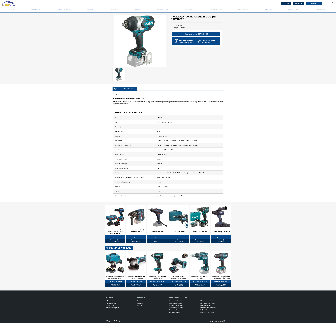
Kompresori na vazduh (176, 310)
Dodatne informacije (128, 89)
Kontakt (140, 305)
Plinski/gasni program (207, 303)
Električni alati (35, 10)
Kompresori (114, 10)
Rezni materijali (243, 10)
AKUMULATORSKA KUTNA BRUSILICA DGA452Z (136, 277)
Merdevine (137, 10)
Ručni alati (268, 10)
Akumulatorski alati (175, 301)
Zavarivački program (294, 10)
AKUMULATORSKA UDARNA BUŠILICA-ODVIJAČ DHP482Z (221, 277)
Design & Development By (215, 321)
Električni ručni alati (175, 303)
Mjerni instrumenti (162, 10)
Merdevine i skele (174, 312)
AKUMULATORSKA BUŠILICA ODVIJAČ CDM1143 (157, 231)
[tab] (116, 89)
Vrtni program (321, 10)
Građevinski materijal (63, 10)
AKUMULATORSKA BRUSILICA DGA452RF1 (178, 277)
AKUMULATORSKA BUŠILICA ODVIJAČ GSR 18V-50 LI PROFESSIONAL (115, 231)
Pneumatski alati (216, 10)
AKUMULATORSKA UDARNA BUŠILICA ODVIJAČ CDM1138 (221, 231)
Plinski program (190, 10)
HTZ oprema (90, 10)
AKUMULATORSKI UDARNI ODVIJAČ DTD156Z (157, 277)
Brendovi (140, 303)
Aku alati (11, 10)
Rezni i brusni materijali (208, 308)
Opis (115, 89)
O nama (139, 301)
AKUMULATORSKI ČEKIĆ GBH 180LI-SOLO (136, 231)
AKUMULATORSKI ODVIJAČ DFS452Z (199, 277)
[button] (332, 3)
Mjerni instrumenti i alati (208, 301)
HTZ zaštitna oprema (176, 308)
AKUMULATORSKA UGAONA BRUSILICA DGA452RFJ (115, 277)
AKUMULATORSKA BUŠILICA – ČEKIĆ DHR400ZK (179, 231)
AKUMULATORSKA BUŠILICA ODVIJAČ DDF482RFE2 (200, 231)
